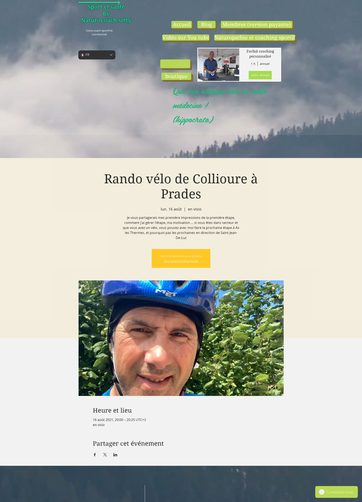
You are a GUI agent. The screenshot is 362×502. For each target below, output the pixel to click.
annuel (265, 64)
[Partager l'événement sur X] (105, 454)
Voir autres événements (181, 261)
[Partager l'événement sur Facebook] (95, 454)
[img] (218, 65)
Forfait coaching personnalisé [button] (260, 53)
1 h (253, 64)
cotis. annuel (260, 75)
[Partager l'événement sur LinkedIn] (115, 454)
